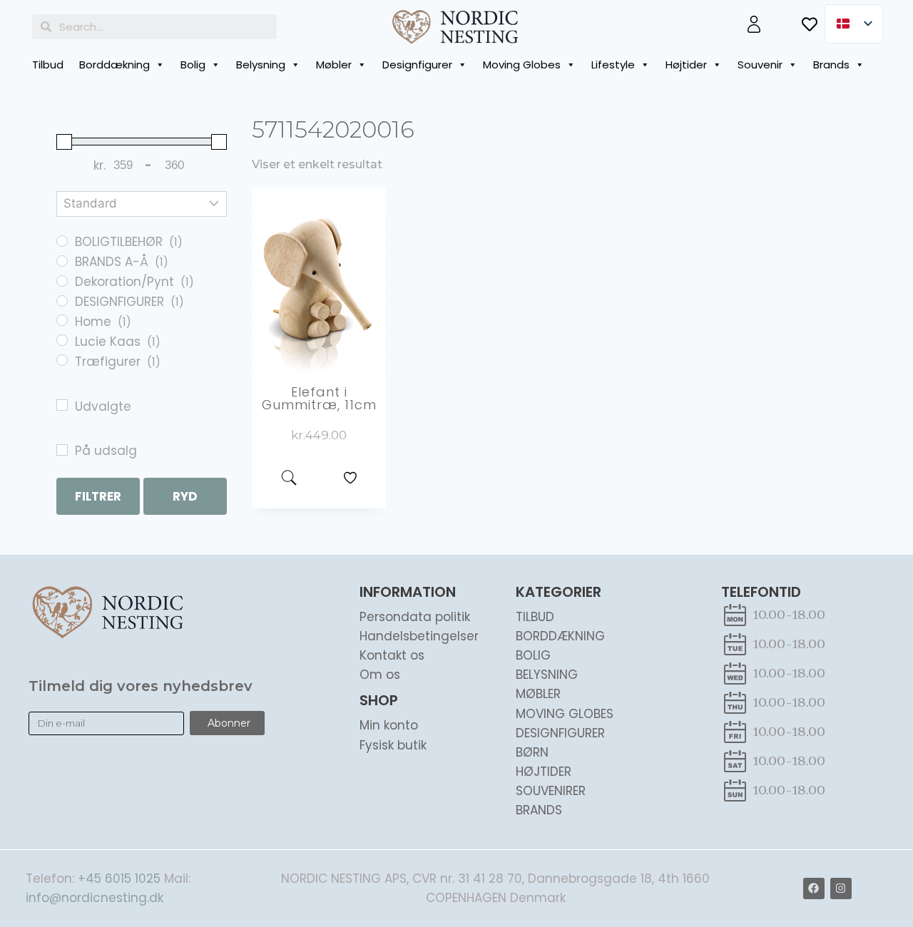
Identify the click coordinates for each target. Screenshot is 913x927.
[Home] (62, 320)
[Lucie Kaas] (62, 340)
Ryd (185, 496)
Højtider (686, 64)
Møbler (334, 64)
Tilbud (47, 64)
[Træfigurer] (62, 360)
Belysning (260, 64)
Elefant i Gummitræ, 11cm (319, 398)
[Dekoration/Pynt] (62, 281)
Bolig (192, 64)
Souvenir (760, 64)
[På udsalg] (62, 450)
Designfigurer (417, 64)
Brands (831, 64)
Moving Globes (522, 64)
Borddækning (114, 64)
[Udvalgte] (62, 405)
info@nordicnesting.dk (94, 897)
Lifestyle (613, 64)
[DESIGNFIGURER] (62, 301)
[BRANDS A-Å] (62, 261)
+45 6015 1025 (119, 878)
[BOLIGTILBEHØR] (62, 241)
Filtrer (98, 496)
